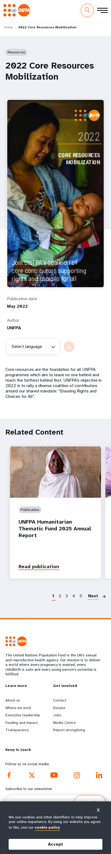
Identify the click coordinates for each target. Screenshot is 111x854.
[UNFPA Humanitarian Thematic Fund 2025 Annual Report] (55, 471)
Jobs (57, 715)
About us (12, 700)
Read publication (39, 566)
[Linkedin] (99, 775)
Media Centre (64, 722)
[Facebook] (9, 775)
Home (8, 27)
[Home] (18, 10)
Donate (59, 707)
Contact (59, 700)
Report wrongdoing (69, 729)
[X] (32, 775)
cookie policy (47, 827)
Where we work (18, 707)
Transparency (17, 729)
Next (93, 596)
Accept (55, 844)
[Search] (87, 10)
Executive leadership (22, 715)
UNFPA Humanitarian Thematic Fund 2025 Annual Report (55, 528)
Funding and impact (21, 722)
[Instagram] (77, 775)
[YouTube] (54, 775)
